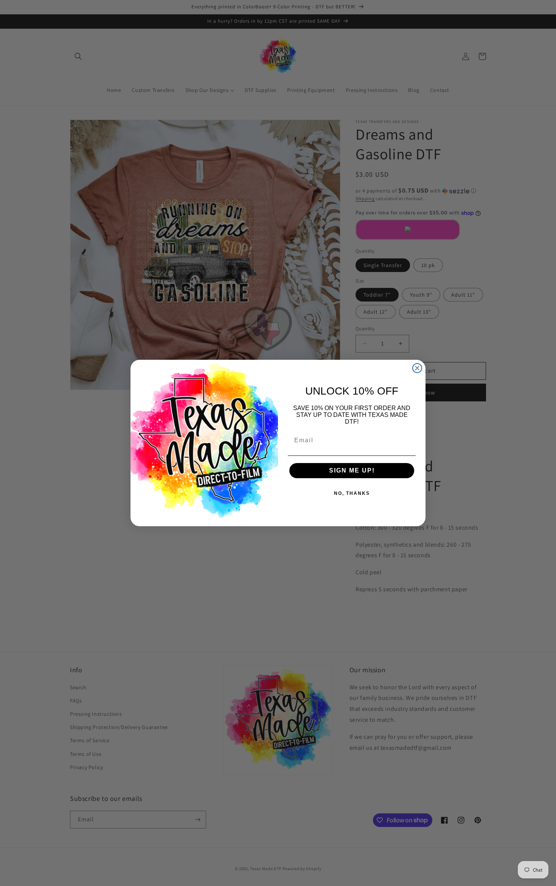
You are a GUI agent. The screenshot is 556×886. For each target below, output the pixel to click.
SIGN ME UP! (352, 470)
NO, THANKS (352, 493)
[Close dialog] (417, 368)
